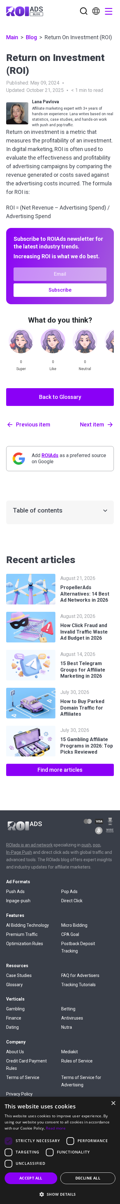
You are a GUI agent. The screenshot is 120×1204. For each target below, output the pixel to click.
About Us (15, 1051)
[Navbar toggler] (107, 11)
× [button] (113, 1103)
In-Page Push (19, 852)
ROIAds (50, 455)
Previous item (33, 424)
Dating (12, 1027)
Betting (68, 1008)
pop (96, 844)
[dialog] (60, 1150)
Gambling (15, 1008)
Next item (92, 424)
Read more (56, 1128)
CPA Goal (70, 934)
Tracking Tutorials (78, 984)
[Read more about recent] (30, 589)
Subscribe (60, 290)
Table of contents (37, 510)
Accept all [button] (30, 1178)
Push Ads (15, 891)
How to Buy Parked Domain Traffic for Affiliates (82, 708)
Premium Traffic (22, 934)
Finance (13, 1018)
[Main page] (24, 11)
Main (12, 37)
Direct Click (71, 900)
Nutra (66, 1027)
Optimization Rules (24, 943)
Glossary (14, 984)
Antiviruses (72, 1018)
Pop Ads (69, 891)
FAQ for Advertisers (80, 975)
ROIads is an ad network (29, 844)
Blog (31, 37)
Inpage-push (18, 900)
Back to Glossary (60, 397)
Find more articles (60, 770)
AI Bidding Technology (27, 925)
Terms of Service (22, 1077)
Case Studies (19, 975)
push (86, 844)
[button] (60, 1194)
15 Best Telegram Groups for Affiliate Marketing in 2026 (82, 670)
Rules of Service (77, 1060)
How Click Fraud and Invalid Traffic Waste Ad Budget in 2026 (84, 632)
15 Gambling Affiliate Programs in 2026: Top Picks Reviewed (86, 745)
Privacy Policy (19, 1094)
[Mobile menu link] (96, 13)
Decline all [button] (87, 1178)
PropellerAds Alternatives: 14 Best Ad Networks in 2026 (84, 594)
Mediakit (69, 1051)
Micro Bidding (74, 925)
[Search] (83, 11)
